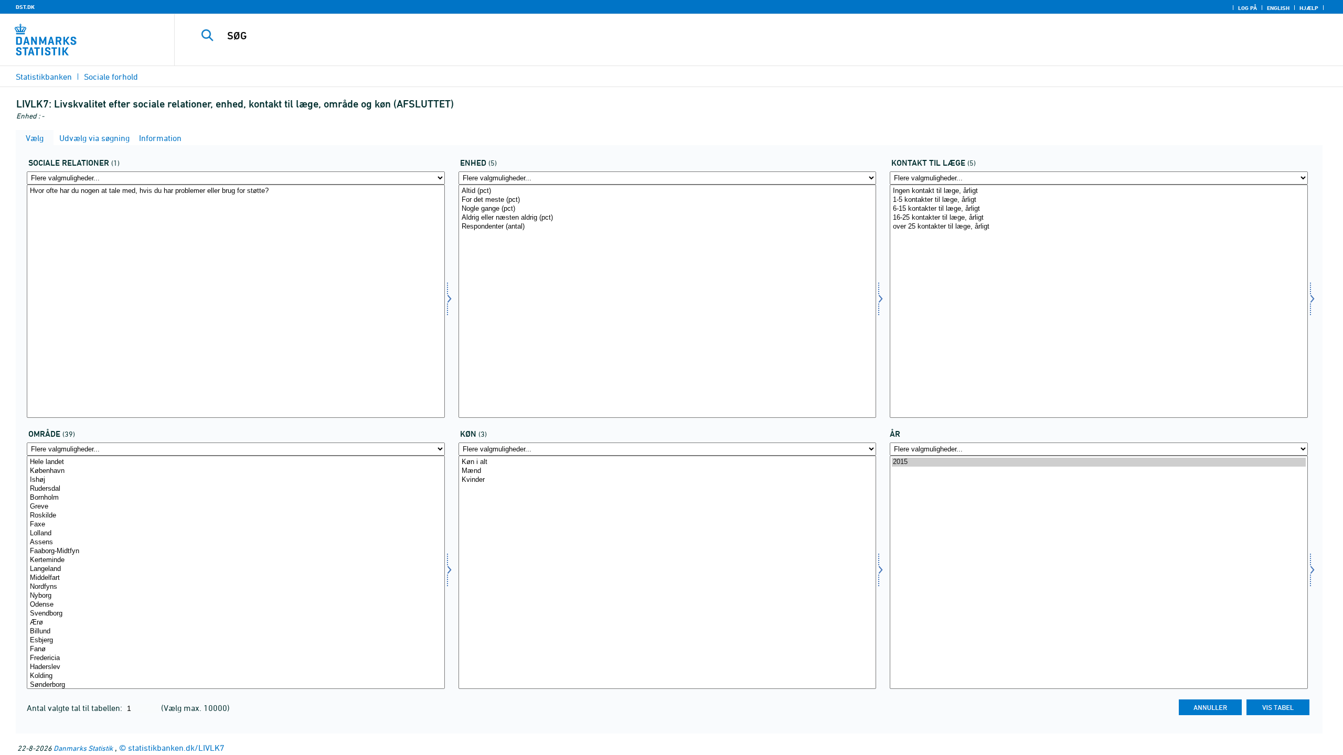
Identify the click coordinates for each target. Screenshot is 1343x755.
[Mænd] (668, 471)
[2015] (1099, 462)
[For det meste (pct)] (668, 200)
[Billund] (236, 631)
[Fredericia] (236, 658)
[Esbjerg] (236, 640)
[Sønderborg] (236, 685)
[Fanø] (236, 649)
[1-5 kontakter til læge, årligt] (1099, 200)
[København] (236, 471)
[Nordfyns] (236, 587)
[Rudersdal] (236, 488)
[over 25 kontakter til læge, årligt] (1099, 226)
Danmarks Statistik (83, 747)
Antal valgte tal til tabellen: (75, 708)
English (1278, 8)
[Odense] (236, 604)
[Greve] (236, 506)
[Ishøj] (236, 480)
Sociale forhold (111, 76)
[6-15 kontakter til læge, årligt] (1099, 208)
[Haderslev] (236, 667)
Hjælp (1308, 8)
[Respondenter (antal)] (668, 226)
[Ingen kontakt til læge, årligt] (1099, 191)
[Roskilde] (236, 515)
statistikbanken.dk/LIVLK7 (176, 747)
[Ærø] (236, 622)
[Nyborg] (236, 595)
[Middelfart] (236, 578)
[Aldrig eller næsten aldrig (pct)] (668, 217)
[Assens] (236, 542)
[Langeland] (236, 569)
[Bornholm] (236, 497)
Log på (1247, 8)
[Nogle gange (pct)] (668, 208)
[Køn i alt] (668, 462)
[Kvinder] (668, 480)
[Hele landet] (236, 462)
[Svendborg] (236, 613)
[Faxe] (236, 524)
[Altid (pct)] (668, 191)
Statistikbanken (44, 76)
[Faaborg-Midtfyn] (236, 551)
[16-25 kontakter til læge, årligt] (1099, 217)
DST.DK (25, 6)
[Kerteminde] (236, 560)
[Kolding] (236, 676)
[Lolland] (236, 533)
